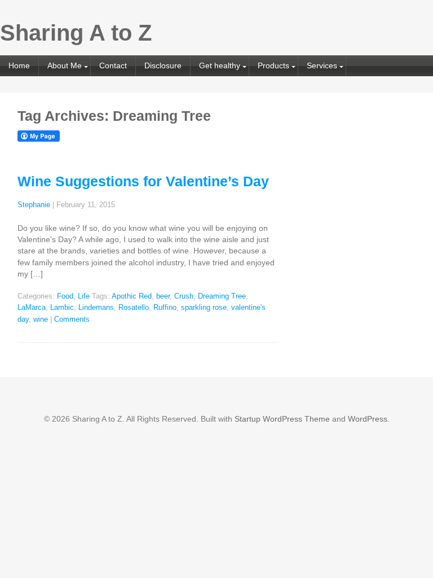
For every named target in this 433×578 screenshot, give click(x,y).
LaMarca (31, 308)
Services (322, 65)
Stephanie (33, 205)
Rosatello (133, 308)
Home (19, 65)
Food (65, 296)
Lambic (62, 308)
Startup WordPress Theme (282, 418)
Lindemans (96, 308)
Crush (183, 296)
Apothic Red (132, 296)
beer (163, 296)
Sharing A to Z (76, 32)
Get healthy (219, 65)
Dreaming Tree (222, 296)
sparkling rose (204, 308)
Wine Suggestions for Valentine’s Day (143, 181)
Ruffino (164, 308)
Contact (113, 65)
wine (40, 319)
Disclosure (163, 65)
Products (273, 65)
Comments (72, 319)
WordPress (367, 418)
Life (84, 296)
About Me (64, 65)
